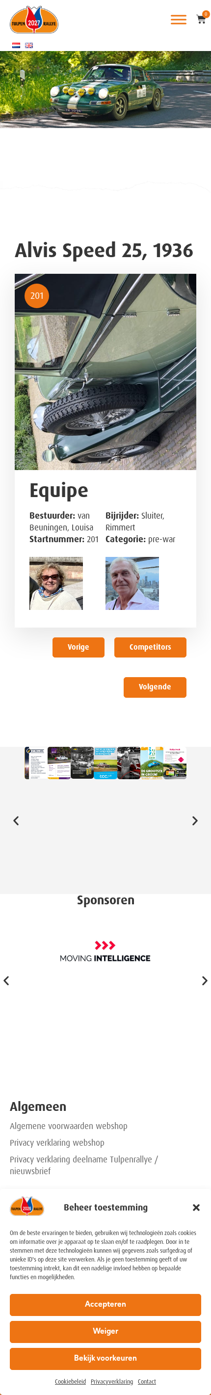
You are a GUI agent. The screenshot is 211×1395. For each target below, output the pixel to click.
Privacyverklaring (112, 1382)
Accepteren (105, 1305)
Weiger (105, 1332)
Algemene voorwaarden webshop (69, 1126)
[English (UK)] (29, 45)
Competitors (150, 647)
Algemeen (38, 1107)
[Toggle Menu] (178, 19)
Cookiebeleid (70, 1382)
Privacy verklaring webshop (57, 1142)
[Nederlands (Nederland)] (16, 45)
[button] (196, 1207)
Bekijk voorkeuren (105, 1359)
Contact (147, 1382)
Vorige (78, 647)
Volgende (155, 687)
